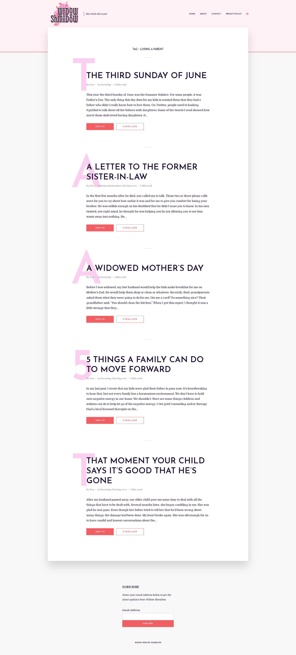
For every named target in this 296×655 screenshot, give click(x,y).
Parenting (105, 84)
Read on (100, 127)
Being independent (110, 185)
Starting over (129, 185)
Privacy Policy (234, 14)
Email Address (131, 610)
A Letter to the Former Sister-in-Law (142, 172)
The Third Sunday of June (146, 76)
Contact (216, 14)
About (203, 14)
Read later (131, 127)
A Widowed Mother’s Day (145, 269)
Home (192, 14)
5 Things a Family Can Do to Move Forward (145, 365)
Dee (92, 84)
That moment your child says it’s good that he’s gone (145, 471)
